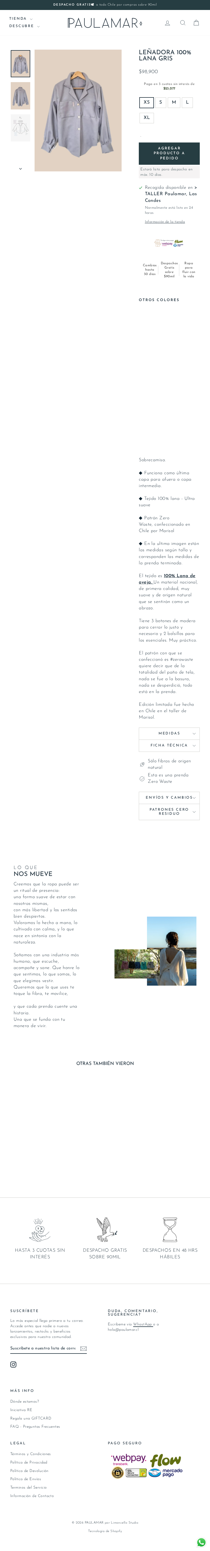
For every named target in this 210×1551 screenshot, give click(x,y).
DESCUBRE (22, 26)
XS (147, 102)
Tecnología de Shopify (105, 1531)
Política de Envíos (25, 1479)
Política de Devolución (29, 1471)
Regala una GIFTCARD (30, 1419)
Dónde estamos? (24, 1402)
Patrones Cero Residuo (169, 812)
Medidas (169, 733)
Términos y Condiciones (30, 1454)
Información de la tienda (165, 222)
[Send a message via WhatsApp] (201, 1542)
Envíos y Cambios (169, 798)
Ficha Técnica (169, 745)
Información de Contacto (32, 1496)
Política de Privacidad (28, 1463)
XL (147, 118)
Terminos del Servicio (28, 1488)
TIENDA (19, 19)
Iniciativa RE (21, 1410)
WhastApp (143, 1324)
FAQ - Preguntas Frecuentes (35, 1427)
